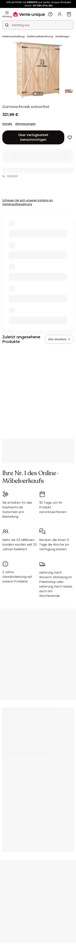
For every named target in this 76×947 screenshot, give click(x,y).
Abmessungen (25, 124)
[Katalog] (7, 12)
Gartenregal (62, 36)
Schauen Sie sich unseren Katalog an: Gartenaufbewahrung (27, 202)
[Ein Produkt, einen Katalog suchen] (7, 25)
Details (7, 124)
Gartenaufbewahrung (40, 36)
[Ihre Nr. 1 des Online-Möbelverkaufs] (29, 14)
